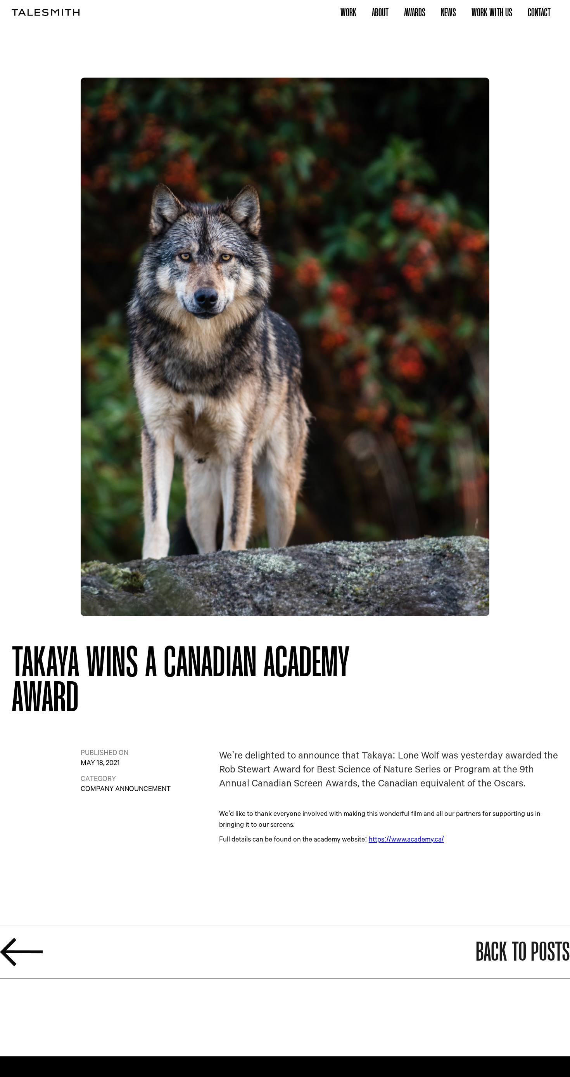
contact (539, 12)
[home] (45, 12)
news (448, 12)
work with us (492, 12)
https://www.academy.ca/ (406, 838)
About (380, 12)
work (348, 12)
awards (414, 12)
